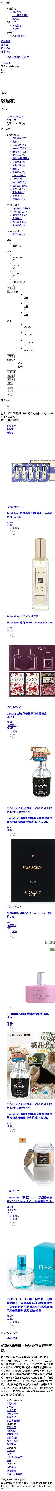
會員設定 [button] (24, 57)
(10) (19, 152)
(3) (19, 212)
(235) (19, 138)
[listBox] (27, 400)
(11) (21, 148)
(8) (18, 155)
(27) (19, 145)
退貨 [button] (18, 57)
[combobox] (27, 102)
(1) (19, 175)
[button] (27, 19)
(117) (17, 141)
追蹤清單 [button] (11, 57)
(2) (18, 162)
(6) (21, 158)
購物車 (4, 45)
